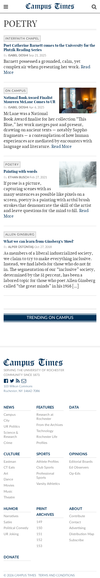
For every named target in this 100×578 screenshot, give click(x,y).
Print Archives (45, 512)
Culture (12, 454)
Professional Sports (45, 476)
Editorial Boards (80, 461)
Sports (43, 454)
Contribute (77, 516)
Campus (10, 414)
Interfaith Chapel (22, 38)
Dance (8, 479)
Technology (44, 431)
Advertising (77, 528)
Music (8, 491)
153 (39, 546)
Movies (9, 485)
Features (45, 407)
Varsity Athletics (48, 483)
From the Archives (49, 425)
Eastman (10, 461)
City (6, 420)
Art (6, 473)
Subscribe (76, 540)
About (75, 509)
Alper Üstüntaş (21, 247)
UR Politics (12, 426)
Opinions (78, 454)
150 (39, 528)
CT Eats (9, 467)
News (9, 407)
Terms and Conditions (56, 575)
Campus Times (50, 6)
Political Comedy (16, 528)
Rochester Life (46, 436)
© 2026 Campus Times (20, 575)
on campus (15, 90)
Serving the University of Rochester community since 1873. (34, 372)
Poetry (12, 164)
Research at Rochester (44, 417)
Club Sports (45, 467)
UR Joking (11, 534)
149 (39, 522)
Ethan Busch (18, 177)
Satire (8, 522)
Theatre (9, 497)
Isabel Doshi (18, 55)
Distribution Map (81, 534)
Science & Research (11, 435)
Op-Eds (74, 473)
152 (39, 540)
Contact (75, 522)
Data (74, 407)
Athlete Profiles (47, 461)
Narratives (11, 516)
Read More (61, 147)
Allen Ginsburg (19, 234)
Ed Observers (79, 467)
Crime (8, 442)
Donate (11, 557)
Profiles (41, 442)
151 (39, 534)
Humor (11, 509)
